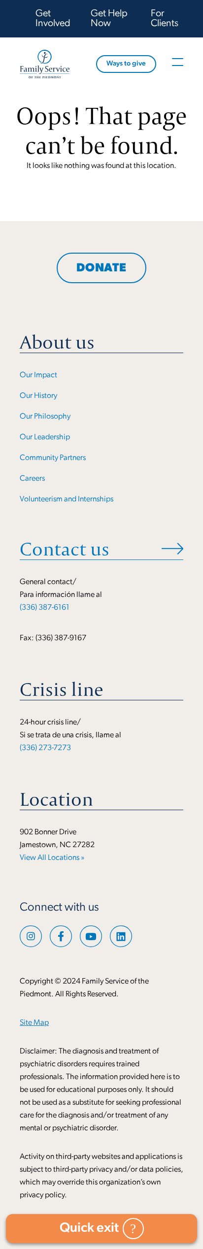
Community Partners (53, 458)
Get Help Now (109, 19)
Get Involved (52, 19)
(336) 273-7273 (45, 748)
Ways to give (126, 63)
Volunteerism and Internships (66, 499)
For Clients (164, 19)
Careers (32, 479)
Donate (101, 268)
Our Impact (38, 375)
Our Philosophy (45, 417)
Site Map (34, 1023)
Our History (38, 396)
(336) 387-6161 (44, 608)
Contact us (64, 548)
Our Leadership (45, 437)
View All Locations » (52, 858)
